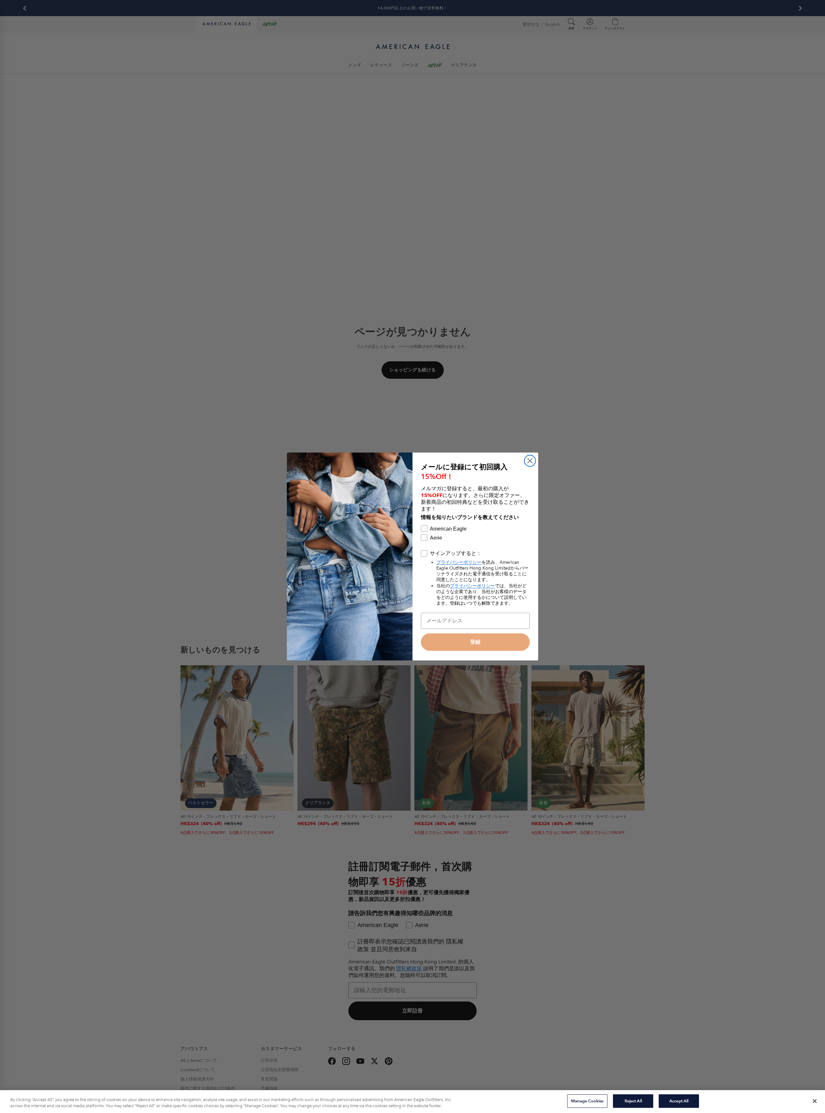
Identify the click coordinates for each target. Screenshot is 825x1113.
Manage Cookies (587, 1100)
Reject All (633, 1100)
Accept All (678, 1100)
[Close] (815, 1101)
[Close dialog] (530, 460)
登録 (475, 642)
